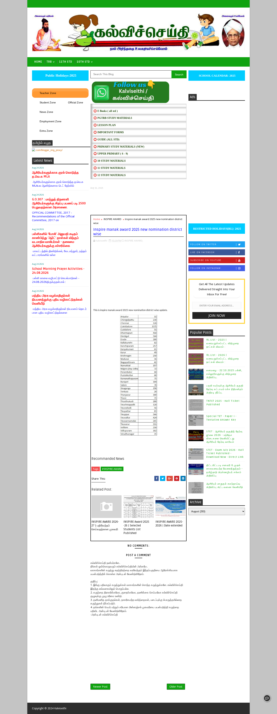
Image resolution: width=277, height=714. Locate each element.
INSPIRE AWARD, (134, 240)
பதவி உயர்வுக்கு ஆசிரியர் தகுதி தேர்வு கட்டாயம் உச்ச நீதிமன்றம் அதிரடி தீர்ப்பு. (224, 389)
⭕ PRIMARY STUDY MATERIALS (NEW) (118, 146)
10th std (83, 61)
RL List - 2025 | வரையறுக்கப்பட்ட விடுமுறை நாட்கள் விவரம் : (222, 343)
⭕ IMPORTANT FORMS (108, 132)
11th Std (65, 61)
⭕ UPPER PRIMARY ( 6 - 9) (110, 153)
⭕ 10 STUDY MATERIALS (109, 160)
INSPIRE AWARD (112, 219)
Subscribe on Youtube (205, 260)
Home (38, 61)
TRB (49, 61)
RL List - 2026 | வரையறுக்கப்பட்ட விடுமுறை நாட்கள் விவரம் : (222, 358)
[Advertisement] (138, 202)
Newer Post (100, 686)
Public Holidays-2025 (60, 75)
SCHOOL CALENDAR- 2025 (217, 75)
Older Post (175, 686)
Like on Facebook (202, 252)
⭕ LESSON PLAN (104, 125)
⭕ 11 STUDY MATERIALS (109, 168)
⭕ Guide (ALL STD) (106, 139)
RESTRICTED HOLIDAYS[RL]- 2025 (216, 228)
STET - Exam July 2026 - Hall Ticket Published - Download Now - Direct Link (225, 453)
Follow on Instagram (205, 268)
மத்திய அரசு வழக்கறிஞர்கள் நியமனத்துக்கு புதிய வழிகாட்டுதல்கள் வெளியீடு (57, 299)
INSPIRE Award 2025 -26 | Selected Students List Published (136, 527)
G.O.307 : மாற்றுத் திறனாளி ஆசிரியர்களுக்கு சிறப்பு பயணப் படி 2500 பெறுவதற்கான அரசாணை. (59, 203)
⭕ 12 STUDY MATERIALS (109, 175)
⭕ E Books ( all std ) (105, 111)
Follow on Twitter (203, 244)
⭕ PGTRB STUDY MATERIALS (112, 118)
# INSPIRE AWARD (112, 469)
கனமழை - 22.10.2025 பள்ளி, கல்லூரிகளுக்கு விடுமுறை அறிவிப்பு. (224, 374)
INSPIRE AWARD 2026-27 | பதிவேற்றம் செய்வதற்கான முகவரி (105, 525)
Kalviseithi (60, 708)
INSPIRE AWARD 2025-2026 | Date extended (169, 523)
